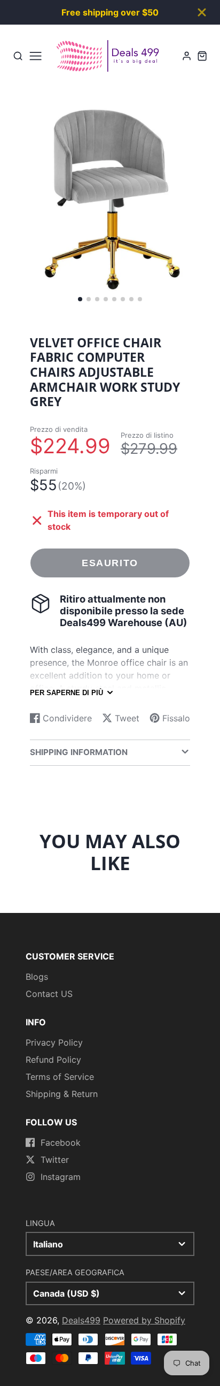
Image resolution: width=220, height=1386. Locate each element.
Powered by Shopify (144, 1320)
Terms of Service (60, 1076)
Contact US (49, 993)
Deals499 (81, 1320)
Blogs (37, 976)
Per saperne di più (66, 693)
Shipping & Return (62, 1093)
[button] (80, 299)
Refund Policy (53, 1059)
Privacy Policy (54, 1042)
